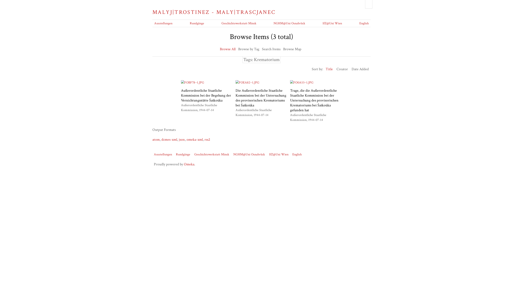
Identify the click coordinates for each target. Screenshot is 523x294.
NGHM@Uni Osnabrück (289, 23)
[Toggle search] (368, 4)
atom (156, 139)
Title (329, 69)
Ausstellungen (163, 23)
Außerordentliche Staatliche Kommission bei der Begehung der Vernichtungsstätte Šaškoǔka (206, 95)
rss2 (207, 139)
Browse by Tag (248, 49)
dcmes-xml (169, 139)
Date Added (360, 69)
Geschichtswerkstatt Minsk (238, 23)
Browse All (228, 49)
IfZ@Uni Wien (332, 23)
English (364, 23)
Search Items (271, 49)
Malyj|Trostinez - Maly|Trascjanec (213, 12)
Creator (342, 69)
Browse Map (292, 49)
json (182, 139)
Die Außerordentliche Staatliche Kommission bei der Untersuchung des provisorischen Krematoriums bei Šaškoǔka (261, 98)
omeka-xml (195, 139)
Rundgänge (197, 23)
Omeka (189, 164)
